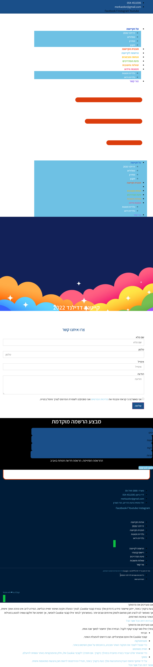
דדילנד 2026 (129, 33)
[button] (90, 121)
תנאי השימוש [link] (107, 571)
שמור (150, 665)
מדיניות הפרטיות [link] (117, 571)
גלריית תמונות (128, 73)
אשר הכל (130, 620)
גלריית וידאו (129, 77)
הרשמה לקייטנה (130, 53)
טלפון (141, 349)
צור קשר (134, 81)
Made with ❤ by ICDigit (11, 592)
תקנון (132, 45)
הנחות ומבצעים (130, 57)
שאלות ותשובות (130, 65)
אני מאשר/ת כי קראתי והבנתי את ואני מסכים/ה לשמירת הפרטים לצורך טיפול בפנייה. (90, 399)
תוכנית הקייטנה (130, 49)
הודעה (140, 374)
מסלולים (131, 37)
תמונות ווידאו (131, 69)
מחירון (132, 41)
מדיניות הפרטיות (99, 399)
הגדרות (149, 620)
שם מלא (140, 337)
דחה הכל (140, 620)
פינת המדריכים (131, 61)
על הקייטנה (132, 29)
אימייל (141, 361)
